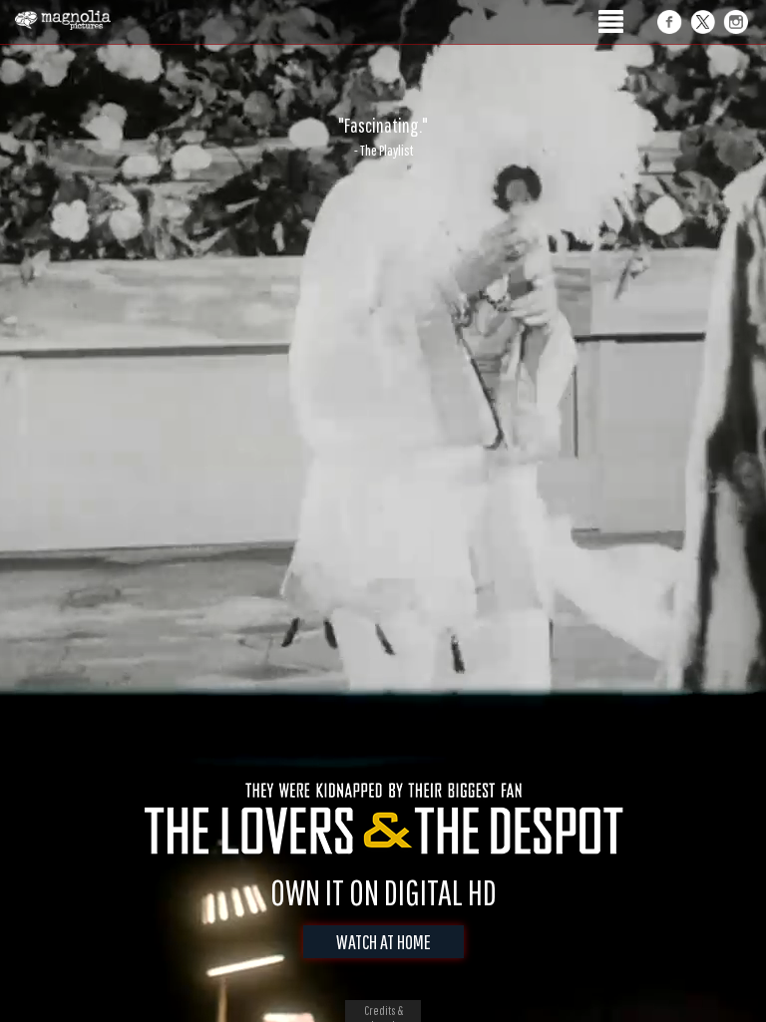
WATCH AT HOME (383, 941)
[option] (383, 137)
